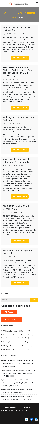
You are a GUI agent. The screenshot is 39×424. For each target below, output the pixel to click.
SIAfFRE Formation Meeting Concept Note (17, 350)
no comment (20, 34)
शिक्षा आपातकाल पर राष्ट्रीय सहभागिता (23, 399)
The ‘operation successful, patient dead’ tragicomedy (20, 346)
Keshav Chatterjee (9, 370)
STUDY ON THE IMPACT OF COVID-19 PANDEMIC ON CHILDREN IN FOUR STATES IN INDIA (18, 363)
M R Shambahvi (8, 360)
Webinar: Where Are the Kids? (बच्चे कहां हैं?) (16, 331)
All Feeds (9, 312)
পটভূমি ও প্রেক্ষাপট (17, 392)
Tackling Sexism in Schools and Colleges (16, 342)
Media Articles (11, 319)
